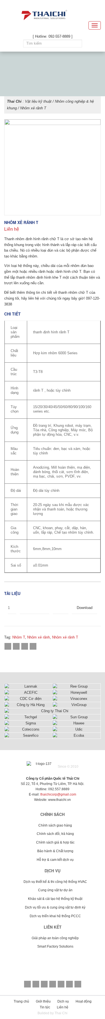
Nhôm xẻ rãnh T (65, 637)
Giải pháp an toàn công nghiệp (55, 938)
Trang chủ (21, 1001)
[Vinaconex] (77, 699)
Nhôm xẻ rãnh (38, 637)
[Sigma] (28, 723)
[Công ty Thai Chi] (52, 711)
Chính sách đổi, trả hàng (55, 834)
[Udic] (77, 730)
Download (85, 608)
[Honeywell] (77, 693)
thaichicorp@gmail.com (58, 794)
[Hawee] (77, 723)
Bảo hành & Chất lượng (55, 851)
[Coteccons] (28, 730)
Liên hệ (62, 1007)
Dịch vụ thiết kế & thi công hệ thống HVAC (55, 882)
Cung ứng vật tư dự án (55, 890)
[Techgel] (28, 717)
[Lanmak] (28, 687)
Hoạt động (84, 1001)
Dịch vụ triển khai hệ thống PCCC (55, 916)
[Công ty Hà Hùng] (28, 705)
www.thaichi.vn (59, 800)
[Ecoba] (77, 736)
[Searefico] (28, 736)
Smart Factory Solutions (55, 946)
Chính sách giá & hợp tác (55, 842)
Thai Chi (14, 101)
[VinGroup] (77, 705)
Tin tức (45, 1007)
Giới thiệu (43, 1001)
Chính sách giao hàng (55, 825)
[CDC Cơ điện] (28, 699)
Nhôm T (18, 637)
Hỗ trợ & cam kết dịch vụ (55, 860)
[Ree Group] (77, 687)
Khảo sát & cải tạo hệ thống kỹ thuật (55, 899)
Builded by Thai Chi (52, 1013)
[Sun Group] (77, 717)
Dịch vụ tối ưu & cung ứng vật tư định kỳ (55, 907)
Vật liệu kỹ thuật (38, 101)
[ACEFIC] (28, 693)
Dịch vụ (63, 1001)
